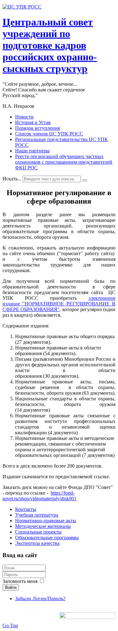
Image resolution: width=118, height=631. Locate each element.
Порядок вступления (37, 128)
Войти (10, 587)
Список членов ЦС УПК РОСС (49, 133)
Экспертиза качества (37, 543)
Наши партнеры (32, 150)
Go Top (10, 625)
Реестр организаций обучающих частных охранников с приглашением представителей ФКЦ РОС (63, 162)
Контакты (25, 509)
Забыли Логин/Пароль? (40, 598)
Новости (24, 116)
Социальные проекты (38, 532)
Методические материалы (43, 526)
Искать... (12, 178)
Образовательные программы (47, 537)
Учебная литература (36, 515)
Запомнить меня (20, 581)
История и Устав (33, 122)
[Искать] (84, 180)
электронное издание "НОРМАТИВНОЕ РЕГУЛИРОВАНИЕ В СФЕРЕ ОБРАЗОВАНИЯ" (59, 303)
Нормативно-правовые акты (45, 520)
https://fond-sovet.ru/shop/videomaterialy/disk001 (39, 495)
